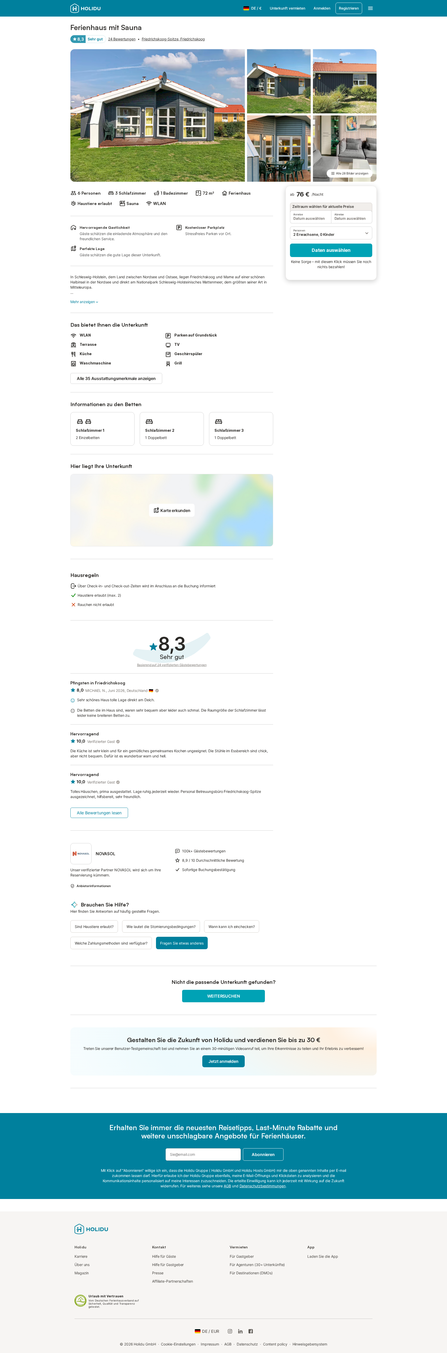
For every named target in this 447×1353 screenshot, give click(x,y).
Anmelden (322, 8)
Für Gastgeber (242, 1256)
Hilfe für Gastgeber (168, 1264)
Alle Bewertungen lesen (99, 812)
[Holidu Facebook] (250, 1331)
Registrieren (349, 8)
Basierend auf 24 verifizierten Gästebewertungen (172, 665)
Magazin (81, 1273)
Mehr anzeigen (82, 301)
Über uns (82, 1264)
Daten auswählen (331, 250)
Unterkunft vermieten (287, 8)
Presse (157, 1273)
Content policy (275, 1344)
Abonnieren (263, 1154)
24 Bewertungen (122, 39)
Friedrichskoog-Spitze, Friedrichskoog (173, 39)
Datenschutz (247, 1344)
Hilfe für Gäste (164, 1256)
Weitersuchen (223, 996)
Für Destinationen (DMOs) (251, 1273)
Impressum (210, 1344)
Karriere (80, 1256)
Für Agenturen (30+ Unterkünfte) (257, 1264)
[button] (331, 232)
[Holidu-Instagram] (230, 1331)
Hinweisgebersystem (310, 1344)
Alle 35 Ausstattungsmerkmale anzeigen (116, 378)
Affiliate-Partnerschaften (172, 1281)
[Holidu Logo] (96, 8)
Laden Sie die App (322, 1256)
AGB (228, 1344)
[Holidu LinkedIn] (240, 1331)
